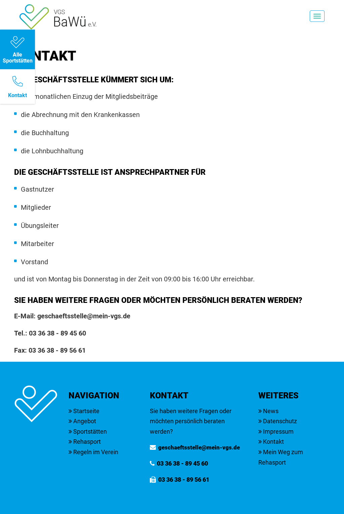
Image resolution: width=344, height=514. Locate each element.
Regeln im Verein (95, 452)
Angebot (84, 421)
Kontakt (273, 441)
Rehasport (86, 441)
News (270, 410)
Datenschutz (279, 421)
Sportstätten (89, 431)
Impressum (278, 431)
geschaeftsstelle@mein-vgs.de (83, 316)
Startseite (85, 410)
